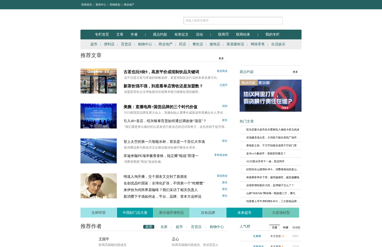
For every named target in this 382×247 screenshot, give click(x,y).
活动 (199, 34)
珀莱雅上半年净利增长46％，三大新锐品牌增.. (272, 201)
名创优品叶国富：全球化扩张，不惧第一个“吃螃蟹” (164, 183)
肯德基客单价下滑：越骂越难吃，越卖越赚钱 (272, 177)
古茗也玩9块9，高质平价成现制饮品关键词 (161, 72)
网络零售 (258, 44)
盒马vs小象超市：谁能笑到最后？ (266, 153)
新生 (224, 120)
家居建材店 (235, 44)
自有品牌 (208, 212)
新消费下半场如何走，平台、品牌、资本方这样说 (162, 196)
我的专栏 (272, 34)
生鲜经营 (99, 212)
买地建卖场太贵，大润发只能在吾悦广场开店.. (272, 137)
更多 (221, 58)
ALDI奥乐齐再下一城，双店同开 (265, 161)
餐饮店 (198, 44)
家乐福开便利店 (171, 212)
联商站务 (243, 34)
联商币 (223, 34)
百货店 (126, 44)
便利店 (109, 44)
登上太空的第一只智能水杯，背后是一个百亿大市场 (164, 142)
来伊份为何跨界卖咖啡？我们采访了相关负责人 (161, 190)
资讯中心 (101, 4)
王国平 (223, 85)
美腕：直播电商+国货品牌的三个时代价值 (160, 107)
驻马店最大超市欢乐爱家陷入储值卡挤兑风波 (272, 129)
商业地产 (129, 4)
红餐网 (257, 236)
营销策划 (115, 4)
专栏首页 (102, 34)
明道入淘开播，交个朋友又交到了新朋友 (155, 176)
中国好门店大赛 (135, 212)
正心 (175, 239)
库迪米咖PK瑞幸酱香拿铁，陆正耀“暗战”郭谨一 (161, 156)
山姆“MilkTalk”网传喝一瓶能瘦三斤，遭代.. (271, 193)
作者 (134, 34)
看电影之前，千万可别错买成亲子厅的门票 (271, 145)
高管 (148, 227)
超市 (93, 44)
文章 (119, 34)
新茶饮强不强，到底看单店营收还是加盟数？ (163, 86)
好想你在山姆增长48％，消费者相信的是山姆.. (272, 169)
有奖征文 (181, 34)
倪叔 (224, 105)
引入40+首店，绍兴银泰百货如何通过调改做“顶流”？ (165, 121)
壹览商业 (222, 71)
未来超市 (244, 212)
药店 (182, 44)
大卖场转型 (281, 212)
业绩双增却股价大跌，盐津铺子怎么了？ (270, 185)
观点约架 (160, 34)
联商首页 (86, 4)
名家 (164, 227)
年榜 (285, 227)
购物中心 (145, 44)
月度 (274, 227)
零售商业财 (220, 155)
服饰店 (215, 44)
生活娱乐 (278, 44)
